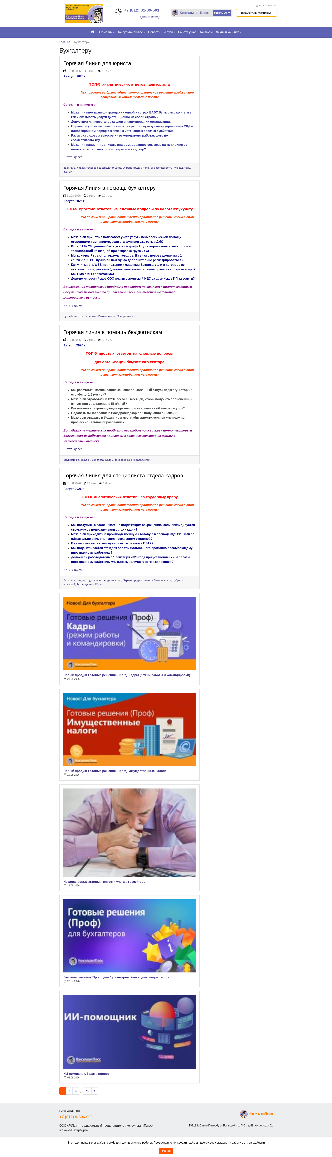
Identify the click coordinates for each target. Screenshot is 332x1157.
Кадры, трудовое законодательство (99, 167)
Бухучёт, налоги (73, 316)
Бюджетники (71, 459)
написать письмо (267, 5)
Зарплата (69, 167)
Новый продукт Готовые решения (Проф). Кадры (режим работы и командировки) (126, 675)
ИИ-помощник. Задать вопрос (86, 1073)
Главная (64, 42)
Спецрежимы (125, 316)
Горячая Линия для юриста (97, 63)
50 (87, 1090)
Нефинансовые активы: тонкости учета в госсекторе (104, 881)
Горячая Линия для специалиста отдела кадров (123, 476)
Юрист (67, 171)
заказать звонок (150, 17)
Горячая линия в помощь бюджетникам (112, 332)
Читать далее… (74, 157)
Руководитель (181, 167)
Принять (166, 1150)
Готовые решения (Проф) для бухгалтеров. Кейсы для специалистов (116, 977)
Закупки (85, 459)
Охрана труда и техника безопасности (147, 167)
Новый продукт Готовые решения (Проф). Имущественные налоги (114, 771)
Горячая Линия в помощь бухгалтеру (109, 188)
